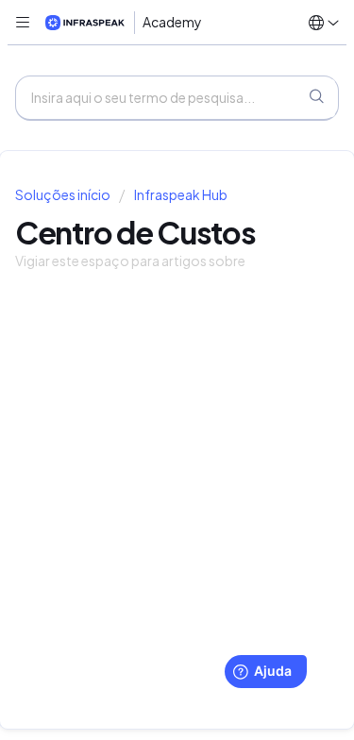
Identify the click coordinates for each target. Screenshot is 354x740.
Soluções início (63, 195)
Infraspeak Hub (181, 195)
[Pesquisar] (316, 98)
